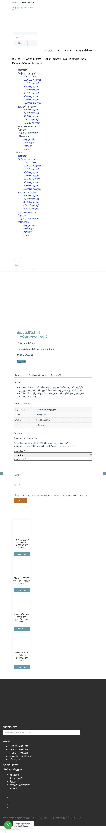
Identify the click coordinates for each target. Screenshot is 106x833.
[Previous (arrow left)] (2, 832)
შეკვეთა (14, 781)
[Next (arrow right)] (7, 832)
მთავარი (22, 70)
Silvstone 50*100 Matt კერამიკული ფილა (21, 580)
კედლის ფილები (27, 106)
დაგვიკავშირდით (84, 50)
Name (17, 475)
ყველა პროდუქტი (27, 126)
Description (20, 375)
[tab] (20, 375)
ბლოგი (22, 129)
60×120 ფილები (31, 93)
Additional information (38, 375)
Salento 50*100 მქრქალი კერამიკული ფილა (21, 656)
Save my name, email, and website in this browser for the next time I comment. (51, 495)
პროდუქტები (16, 778)
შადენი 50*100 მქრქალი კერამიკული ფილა (21, 618)
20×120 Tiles (29, 76)
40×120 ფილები (31, 83)
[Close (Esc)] (2, 828)
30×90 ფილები (31, 116)
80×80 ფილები (31, 99)
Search (17, 33)
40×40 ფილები (31, 90)
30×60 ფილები (31, 113)
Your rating (19, 451)
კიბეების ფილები (32, 103)
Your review (20, 459)
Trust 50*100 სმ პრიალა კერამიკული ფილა (21, 543)
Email (17, 485)
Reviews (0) (56, 375)
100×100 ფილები (32, 80)
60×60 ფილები (31, 96)
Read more (21, 554)
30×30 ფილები (31, 86)
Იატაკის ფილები (27, 73)
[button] (53, 152)
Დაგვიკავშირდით (28, 132)
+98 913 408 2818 (28, 2)
